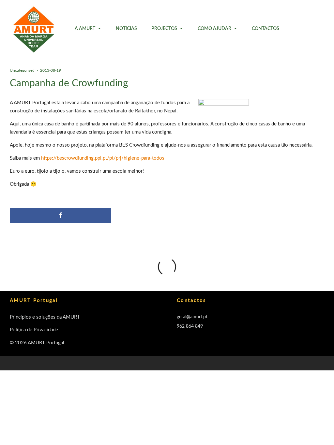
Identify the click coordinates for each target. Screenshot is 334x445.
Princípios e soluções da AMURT (45, 317)
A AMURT (85, 28)
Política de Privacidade (34, 329)
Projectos (164, 28)
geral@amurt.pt (192, 317)
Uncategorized (22, 70)
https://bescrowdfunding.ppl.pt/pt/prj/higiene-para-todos (102, 158)
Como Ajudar (214, 28)
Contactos (265, 28)
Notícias (126, 28)
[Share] (60, 215)
